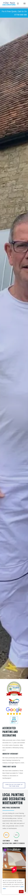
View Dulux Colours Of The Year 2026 (14, 785)
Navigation (24, 3)
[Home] (8, 3)
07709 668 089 (20, 15)
